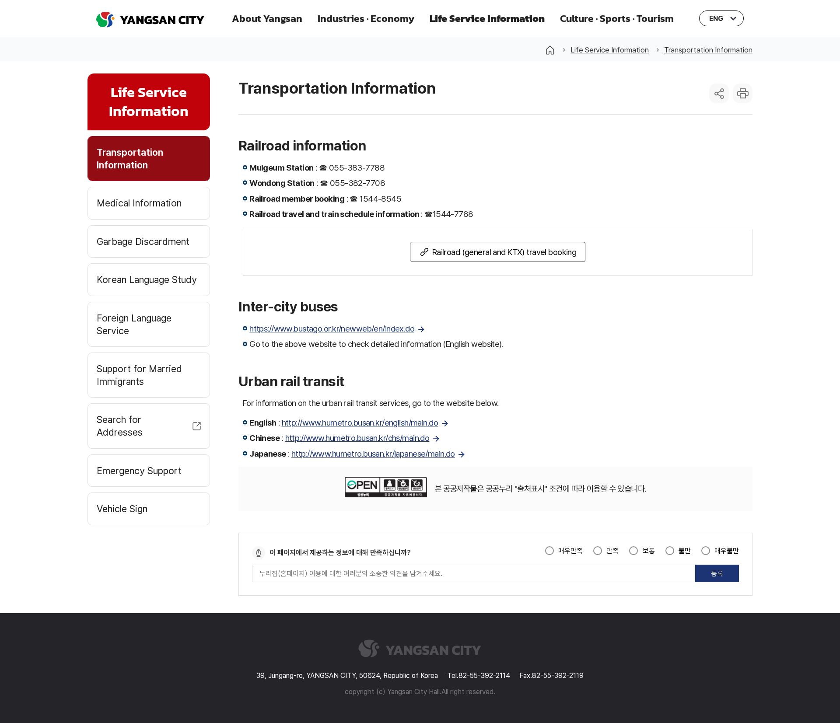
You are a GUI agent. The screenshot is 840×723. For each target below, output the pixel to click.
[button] (267, 18)
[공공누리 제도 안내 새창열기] (386, 489)
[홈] (550, 50)
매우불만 (726, 551)
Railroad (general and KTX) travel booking (504, 252)
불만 (685, 551)
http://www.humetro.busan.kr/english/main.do (360, 422)
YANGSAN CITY (150, 18)
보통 (648, 551)
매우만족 (570, 551)
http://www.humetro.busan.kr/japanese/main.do (373, 453)
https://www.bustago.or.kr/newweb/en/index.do (331, 328)
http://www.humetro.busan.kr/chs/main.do (357, 438)
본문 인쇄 (742, 93)
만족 (612, 551)
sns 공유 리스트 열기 (719, 93)
